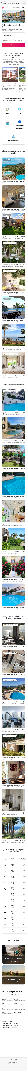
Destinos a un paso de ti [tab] (7, 994)
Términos (16, 1064)
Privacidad (10, 1064)
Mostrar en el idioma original (18, 3)
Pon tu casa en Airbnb (18, 7)
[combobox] (13, 35)
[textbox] (7, 40)
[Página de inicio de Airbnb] (3, 7)
